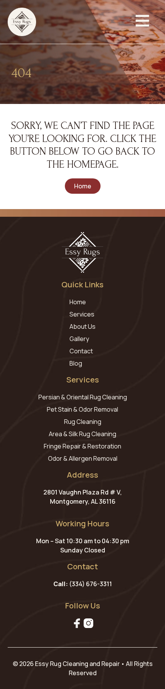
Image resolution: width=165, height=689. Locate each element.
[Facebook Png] (77, 623)
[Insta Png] (88, 623)
